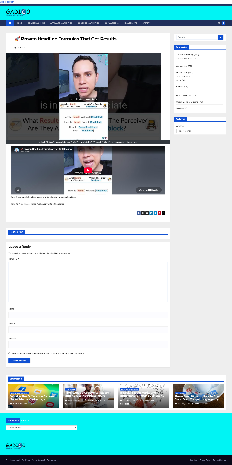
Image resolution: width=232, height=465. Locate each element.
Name (12, 309)
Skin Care (180, 76)
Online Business (36, 23)
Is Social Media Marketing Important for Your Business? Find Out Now (141, 395)
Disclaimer (194, 460)
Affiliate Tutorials (184, 58)
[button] (219, 23)
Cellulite (180, 86)
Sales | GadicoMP (202, 404)
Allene (36, 404)
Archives (180, 126)
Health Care (131, 23)
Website (12, 338)
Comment (13, 259)
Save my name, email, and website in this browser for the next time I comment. (48, 353)
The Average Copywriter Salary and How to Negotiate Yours (87, 394)
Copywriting (112, 23)
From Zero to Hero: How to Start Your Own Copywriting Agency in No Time (198, 399)
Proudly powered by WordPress (18, 460)
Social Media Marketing (187, 102)
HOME (19, 23)
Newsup (41, 460)
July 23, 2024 (184, 404)
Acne (178, 80)
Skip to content (7, 2)
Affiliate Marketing (61, 23)
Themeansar (51, 460)
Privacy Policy (205, 460)
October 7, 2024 (75, 400)
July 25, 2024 (129, 400)
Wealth (147, 23)
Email (11, 323)
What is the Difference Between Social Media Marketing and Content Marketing (33, 399)
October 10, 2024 (21, 404)
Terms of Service (219, 460)
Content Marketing (88, 23)
